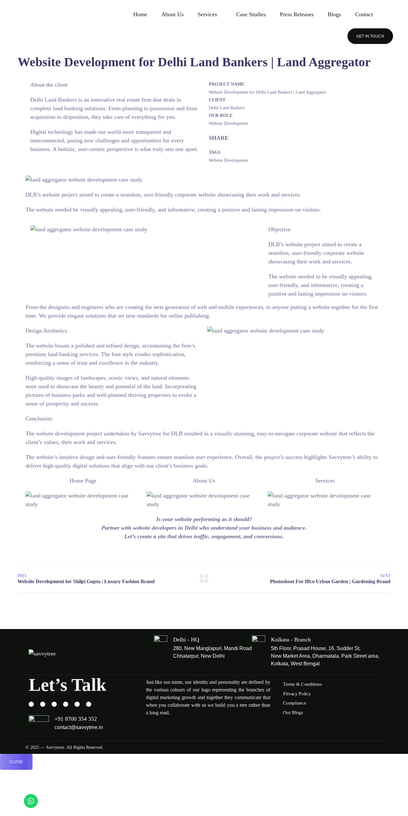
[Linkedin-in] (77, 704)
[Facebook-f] (42, 704)
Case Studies (251, 14)
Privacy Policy (297, 693)
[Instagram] (31, 704)
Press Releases (297, 14)
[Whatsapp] (54, 704)
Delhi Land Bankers (53, 100)
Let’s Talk (67, 685)
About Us (172, 14)
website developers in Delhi (165, 528)
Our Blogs (293, 712)
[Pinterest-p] (65, 704)
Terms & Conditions (302, 684)
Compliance (294, 702)
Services (207, 14)
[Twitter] (88, 704)
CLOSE (16, 762)
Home (140, 14)
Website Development (228, 160)
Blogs (334, 14)
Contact (364, 14)
